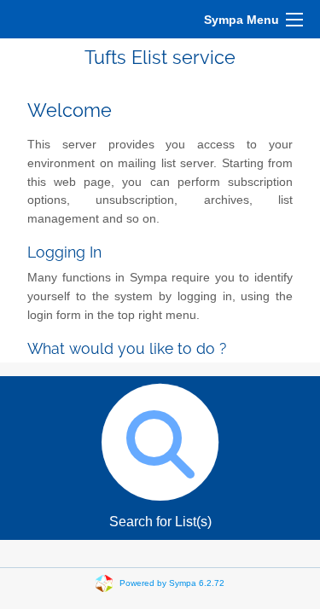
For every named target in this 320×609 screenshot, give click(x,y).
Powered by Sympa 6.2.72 (171, 583)
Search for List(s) (160, 521)
